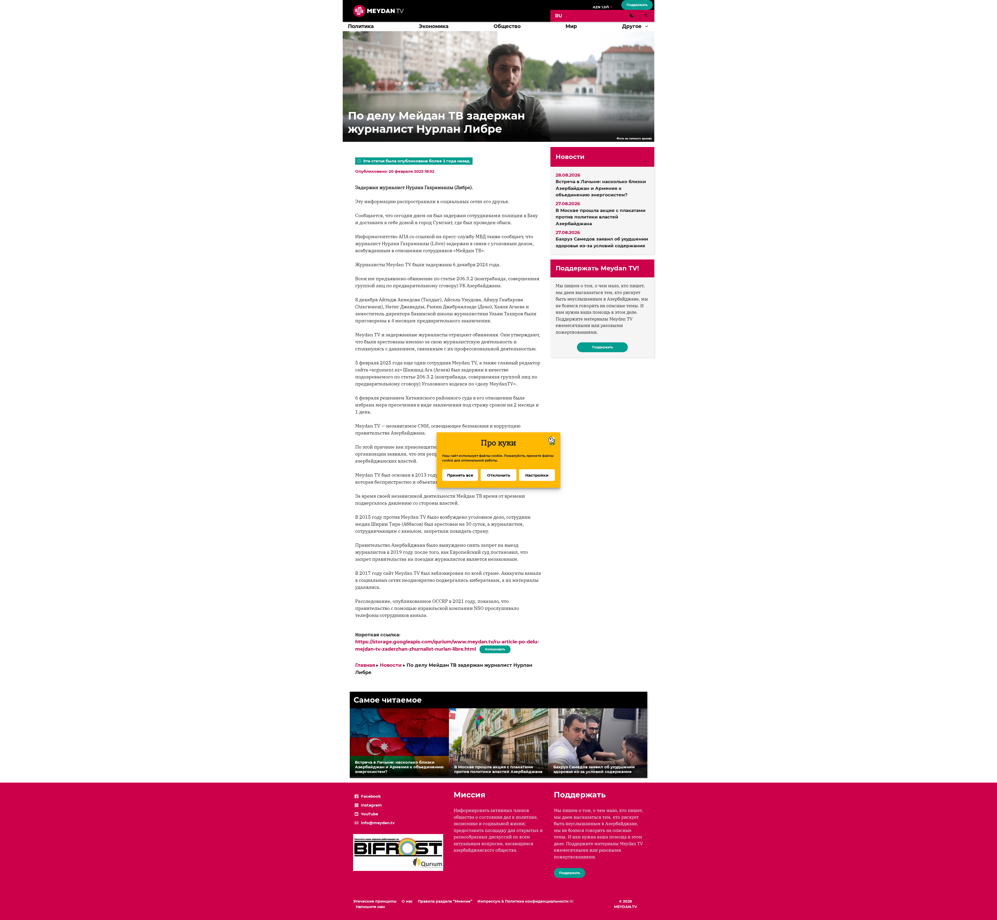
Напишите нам (370, 906)
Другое (632, 26)
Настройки (537, 474)
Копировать (494, 648)
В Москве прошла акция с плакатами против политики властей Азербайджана (600, 217)
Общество (507, 26)
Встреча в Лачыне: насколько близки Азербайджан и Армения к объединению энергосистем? (601, 188)
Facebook (371, 796)
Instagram (371, 805)
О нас (407, 901)
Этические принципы (374, 901)
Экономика (433, 26)
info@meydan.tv (378, 822)
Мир (571, 26)
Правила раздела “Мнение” (445, 901)
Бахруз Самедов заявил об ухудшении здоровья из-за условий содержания (602, 242)
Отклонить (498, 474)
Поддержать (637, 5)
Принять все (460, 474)
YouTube (369, 813)
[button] (648, 26)
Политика (361, 26)
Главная (365, 665)
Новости (391, 665)
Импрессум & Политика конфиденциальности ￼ (525, 901)
